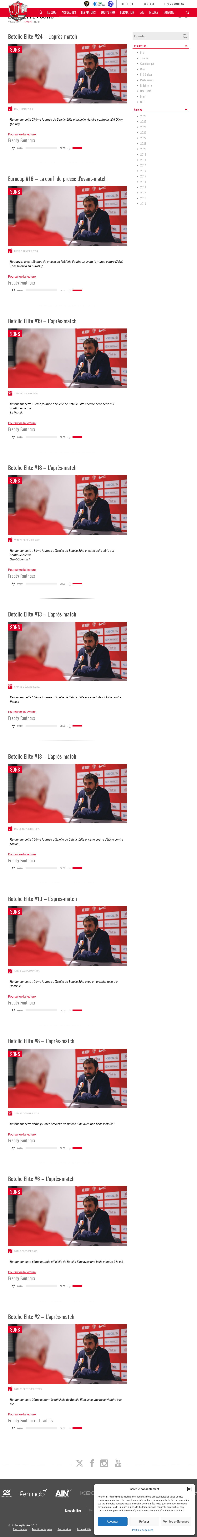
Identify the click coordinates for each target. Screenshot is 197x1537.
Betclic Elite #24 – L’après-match (42, 36)
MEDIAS (153, 12)
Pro (142, 52)
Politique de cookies (142, 1530)
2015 (143, 176)
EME (141, 12)
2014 (143, 182)
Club (142, 69)
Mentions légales (42, 1529)
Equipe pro (108, 12)
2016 (143, 171)
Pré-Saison (146, 74)
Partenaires (147, 80)
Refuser (144, 1521)
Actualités (69, 12)
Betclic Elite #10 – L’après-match (42, 898)
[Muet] (69, 148)
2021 (143, 143)
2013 (143, 187)
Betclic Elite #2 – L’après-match (41, 1316)
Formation (127, 12)
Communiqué (147, 63)
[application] (46, 148)
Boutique (149, 4)
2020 (143, 149)
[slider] (78, 147)
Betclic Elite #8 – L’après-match (41, 1040)
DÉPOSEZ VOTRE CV (174, 4)
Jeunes (144, 58)
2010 (143, 204)
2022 (143, 138)
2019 (143, 154)
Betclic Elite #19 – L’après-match (42, 321)
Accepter (112, 1521)
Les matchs (88, 12)
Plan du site (20, 1529)
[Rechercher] (184, 36)
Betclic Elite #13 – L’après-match (42, 614)
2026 (143, 116)
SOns (15, 49)
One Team (145, 91)
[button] (189, 1489)
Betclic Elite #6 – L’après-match (41, 1178)
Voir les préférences (176, 1521)
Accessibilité (84, 1529)
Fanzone (169, 12)
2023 (143, 132)
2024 (143, 127)
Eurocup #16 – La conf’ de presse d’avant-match (57, 178)
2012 (143, 193)
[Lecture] (13, 148)
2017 (143, 165)
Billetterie (127, 4)
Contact (44, 22)
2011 (143, 198)
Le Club (51, 12)
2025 (143, 121)
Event (143, 96)
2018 (143, 160)
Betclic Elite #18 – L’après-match (42, 467)
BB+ (142, 102)
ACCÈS (59, 22)
